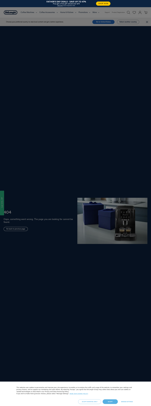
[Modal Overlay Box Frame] (75, 3)
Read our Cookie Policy (79, 394)
